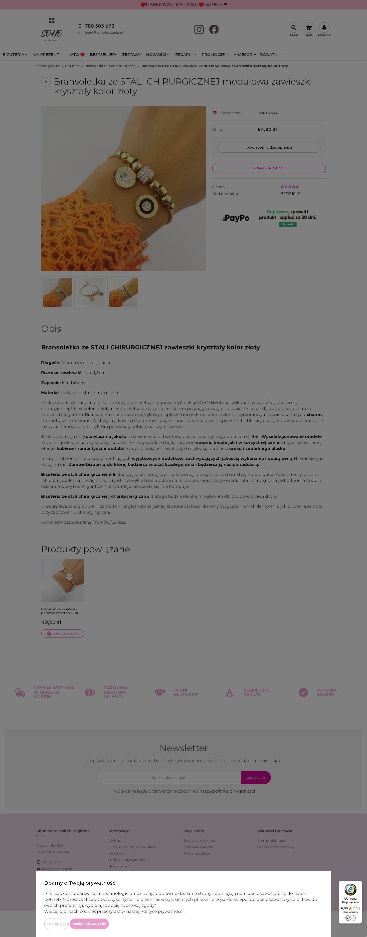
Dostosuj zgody (56, 924)
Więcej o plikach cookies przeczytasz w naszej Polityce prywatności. (114, 911)
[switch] (351, 918)
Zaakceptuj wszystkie (89, 924)
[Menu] (359, 884)
